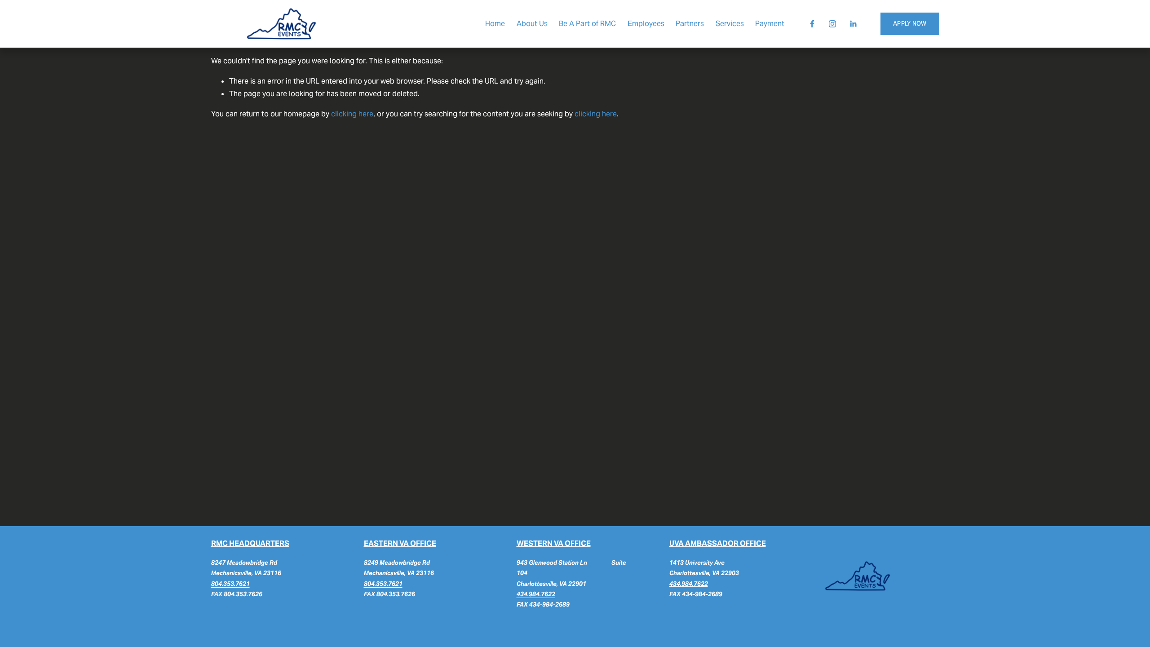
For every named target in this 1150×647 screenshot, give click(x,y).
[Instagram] (832, 23)
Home (495, 23)
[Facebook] (812, 23)
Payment (769, 23)
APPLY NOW (909, 23)
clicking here (352, 114)
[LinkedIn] (853, 23)
